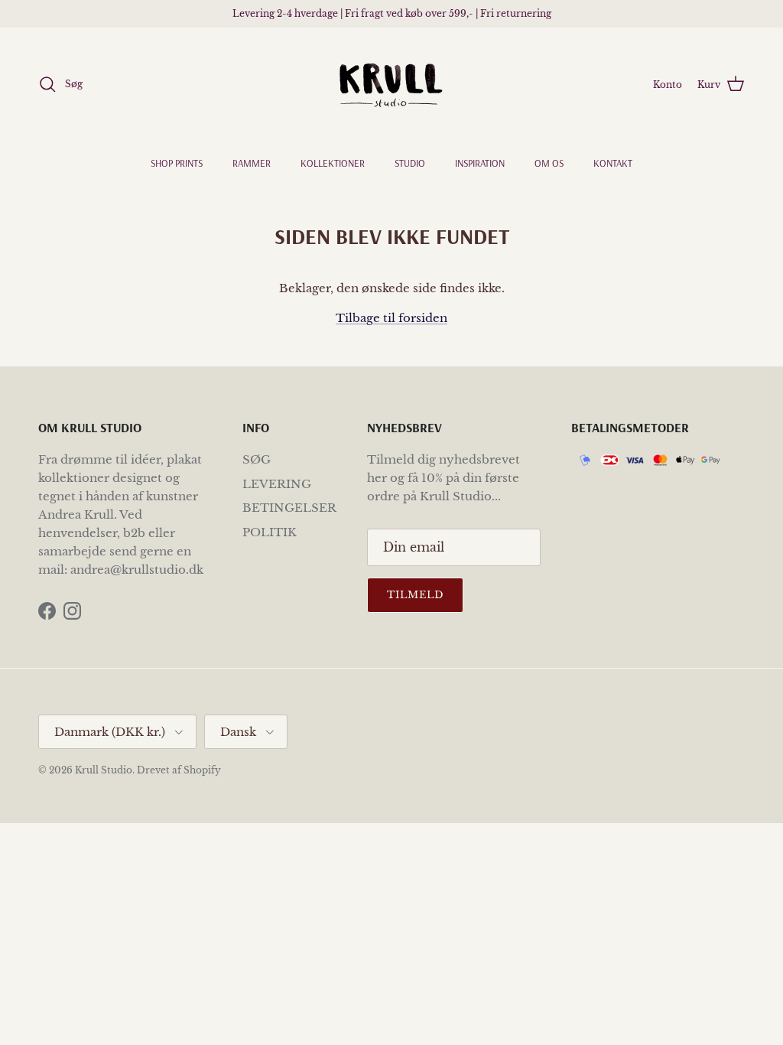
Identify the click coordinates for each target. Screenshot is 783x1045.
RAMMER (251, 163)
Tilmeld (415, 594)
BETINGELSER (289, 507)
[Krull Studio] (391, 84)
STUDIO (410, 163)
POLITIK (269, 532)
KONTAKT (612, 163)
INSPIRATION (480, 163)
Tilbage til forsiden (391, 318)
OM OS (549, 163)
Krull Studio (103, 770)
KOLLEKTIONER (333, 163)
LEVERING (276, 484)
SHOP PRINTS (177, 163)
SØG (256, 459)
